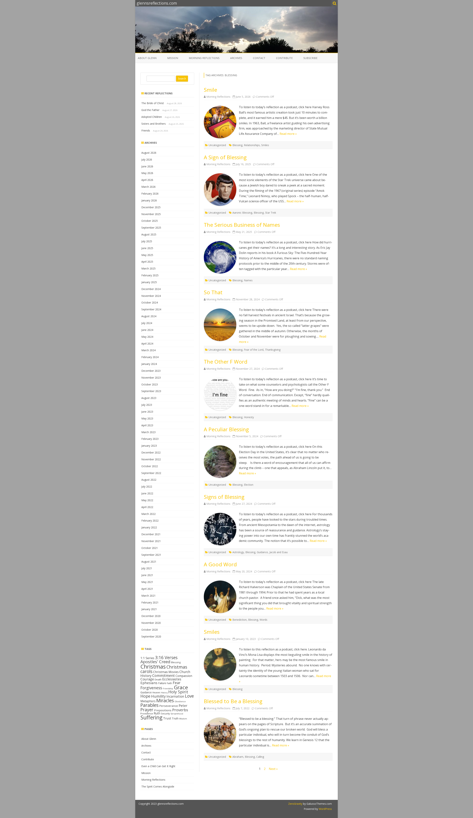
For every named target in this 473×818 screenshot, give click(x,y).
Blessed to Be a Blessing (233, 701)
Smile (210, 89)
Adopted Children (151, 117)
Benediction (239, 619)
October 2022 (149, 466)
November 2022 (151, 459)
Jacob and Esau (278, 552)
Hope (145, 696)
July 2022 (146, 486)
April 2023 (147, 425)
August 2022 (148, 479)
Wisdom (183, 718)
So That (213, 292)
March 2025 (148, 268)
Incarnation (175, 696)
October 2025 (149, 220)
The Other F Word (225, 361)
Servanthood (177, 713)
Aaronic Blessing (242, 212)
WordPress (325, 809)
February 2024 (150, 357)
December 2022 (151, 452)
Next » (273, 769)
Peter (183, 705)
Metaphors (148, 701)
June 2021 (147, 575)
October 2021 (149, 548)
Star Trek (270, 212)
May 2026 (147, 173)
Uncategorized (217, 145)
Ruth (157, 713)
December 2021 (151, 534)
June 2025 (147, 248)
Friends (145, 130)
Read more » (288, 134)
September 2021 (151, 554)
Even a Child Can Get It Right (158, 766)
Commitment (163, 675)
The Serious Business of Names (242, 224)
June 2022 (147, 493)
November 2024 (151, 296)
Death (158, 679)
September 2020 (151, 636)
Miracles (165, 700)
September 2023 (151, 391)
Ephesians (148, 682)
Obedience (180, 701)
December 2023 (151, 370)
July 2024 (146, 323)
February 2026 (150, 193)
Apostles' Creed (155, 661)
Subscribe (310, 58)
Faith (169, 683)
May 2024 (147, 336)
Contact (259, 58)
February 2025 (150, 275)
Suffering (151, 717)
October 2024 (149, 302)
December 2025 (151, 207)
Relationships (252, 145)
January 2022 (149, 527)
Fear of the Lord (253, 349)
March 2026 (148, 186)
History (164, 692)
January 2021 (149, 609)
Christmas (153, 666)
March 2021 (148, 595)
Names (248, 280)
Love (189, 696)
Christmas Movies (166, 672)
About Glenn (147, 58)
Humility (158, 696)
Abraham (237, 756)
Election (248, 484)
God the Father (150, 110)
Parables (149, 705)
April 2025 (147, 261)
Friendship (168, 688)
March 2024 (148, 350)
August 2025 (148, 234)
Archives (236, 58)
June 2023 (147, 411)
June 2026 (147, 166)
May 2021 (147, 582)
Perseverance (168, 706)
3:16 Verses (166, 657)
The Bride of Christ (152, 103)
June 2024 (147, 330)
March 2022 (148, 514)
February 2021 (150, 602)
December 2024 (151, 289)
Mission (172, 58)
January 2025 (149, 282)
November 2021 (151, 541)
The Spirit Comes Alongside (157, 786)
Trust (167, 718)
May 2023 (147, 418)
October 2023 (149, 384)
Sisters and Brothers (153, 123)
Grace (181, 687)
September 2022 (151, 473)
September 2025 (151, 227)
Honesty (249, 417)
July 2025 (146, 241)
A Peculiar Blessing (226, 429)
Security (165, 713)
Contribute (284, 58)
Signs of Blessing (224, 496)
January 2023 (149, 445)
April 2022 (147, 507)
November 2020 (151, 623)
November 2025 (151, 214)
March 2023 (148, 432)
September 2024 (151, 309)
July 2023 (146, 405)
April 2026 (147, 180)
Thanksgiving (272, 349)
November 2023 (151, 377)
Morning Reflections (204, 58)
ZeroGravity (295, 803)
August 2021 (148, 561)
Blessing (237, 145)
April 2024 (147, 343)
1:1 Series (147, 658)
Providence (146, 713)
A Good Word (220, 564)
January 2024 (149, 364)
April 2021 (147, 589)
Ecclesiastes (171, 679)
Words (263, 619)
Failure (162, 683)
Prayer (146, 710)
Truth (175, 718)
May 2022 (147, 500)
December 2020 (151, 616)
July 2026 (146, 159)
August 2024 (148, 316)
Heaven (156, 692)
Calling (260, 756)
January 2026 (149, 200)
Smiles (265, 145)
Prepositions (162, 710)
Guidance (262, 552)
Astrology (238, 552)
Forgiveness (151, 687)
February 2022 (150, 520)
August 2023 (148, 398)
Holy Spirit (178, 691)
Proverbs (180, 709)
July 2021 (146, 568)
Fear (177, 682)
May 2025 (147, 255)
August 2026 (148, 152)
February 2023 (150, 439)
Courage (147, 679)
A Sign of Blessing (225, 157)
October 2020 (149, 629)
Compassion (184, 676)
